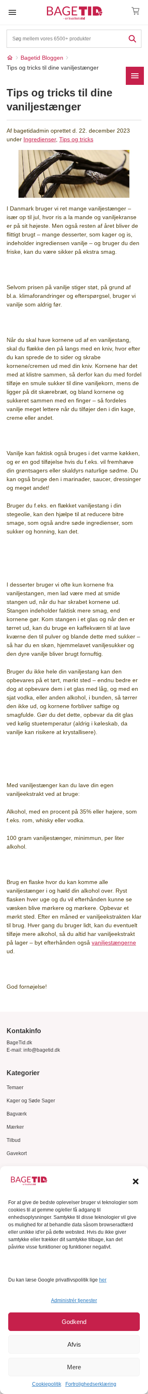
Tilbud (14, 1140)
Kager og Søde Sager (31, 1101)
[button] (136, 1181)
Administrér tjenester (74, 1300)
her (102, 1280)
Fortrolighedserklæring (90, 1384)
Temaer (15, 1087)
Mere (74, 1367)
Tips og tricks (76, 139)
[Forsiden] (10, 58)
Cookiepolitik (46, 1384)
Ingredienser (39, 139)
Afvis (74, 1344)
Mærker (15, 1127)
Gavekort (17, 1153)
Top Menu (12, 12)
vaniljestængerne (114, 942)
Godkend (74, 1321)
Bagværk (17, 1114)
